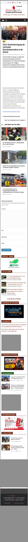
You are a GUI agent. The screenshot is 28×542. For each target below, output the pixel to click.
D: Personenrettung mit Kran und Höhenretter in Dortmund (17, 438)
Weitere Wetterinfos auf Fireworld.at (14, 267)
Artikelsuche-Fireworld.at (19, 500)
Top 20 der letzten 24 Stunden (9, 500)
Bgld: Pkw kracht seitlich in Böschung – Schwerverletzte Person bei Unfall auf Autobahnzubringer (15, 291)
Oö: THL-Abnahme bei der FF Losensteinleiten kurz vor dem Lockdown (13, 143)
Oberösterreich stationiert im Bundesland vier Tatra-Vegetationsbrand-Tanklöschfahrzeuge (13, 326)
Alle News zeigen (6, 15)
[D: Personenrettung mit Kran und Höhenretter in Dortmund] (5, 440)
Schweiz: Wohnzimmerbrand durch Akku (11, 116)
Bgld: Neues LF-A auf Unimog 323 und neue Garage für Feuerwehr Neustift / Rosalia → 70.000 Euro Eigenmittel (17, 386)
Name (2, 230)
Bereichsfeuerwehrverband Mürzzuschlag (11, 112)
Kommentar (3, 209)
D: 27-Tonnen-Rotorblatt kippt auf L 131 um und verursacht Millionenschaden (16, 277)
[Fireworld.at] (3, 20)
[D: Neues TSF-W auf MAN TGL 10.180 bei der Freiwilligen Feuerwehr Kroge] (5, 379)
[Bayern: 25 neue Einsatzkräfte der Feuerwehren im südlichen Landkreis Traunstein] (14, 151)
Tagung (22, 54)
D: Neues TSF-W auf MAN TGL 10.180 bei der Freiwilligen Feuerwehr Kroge (18, 377)
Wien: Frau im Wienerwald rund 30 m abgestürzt (15, 120)
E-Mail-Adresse (4, 237)
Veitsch (24, 54)
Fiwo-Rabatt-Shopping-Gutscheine (9, 498)
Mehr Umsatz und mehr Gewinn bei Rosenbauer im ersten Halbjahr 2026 (12, 330)
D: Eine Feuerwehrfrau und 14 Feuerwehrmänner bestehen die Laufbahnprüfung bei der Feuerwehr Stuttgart (13, 190)
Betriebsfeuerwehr (18, 54)
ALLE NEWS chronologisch (20, 498)
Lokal (4, 41)
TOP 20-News (14, 15)
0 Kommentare (12, 54)
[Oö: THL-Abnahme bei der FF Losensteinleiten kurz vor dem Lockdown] (14, 128)
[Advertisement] (11, 343)
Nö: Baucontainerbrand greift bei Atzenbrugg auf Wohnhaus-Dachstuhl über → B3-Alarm (17, 447)
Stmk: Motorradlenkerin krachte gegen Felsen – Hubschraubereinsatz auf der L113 (16, 284)
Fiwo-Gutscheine (21, 15)
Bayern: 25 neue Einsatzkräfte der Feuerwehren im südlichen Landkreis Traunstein (14, 166)
